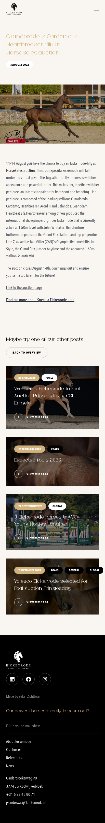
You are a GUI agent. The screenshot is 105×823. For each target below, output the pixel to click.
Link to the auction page (24, 287)
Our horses (13, 749)
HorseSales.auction (20, 170)
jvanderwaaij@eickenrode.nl (26, 802)
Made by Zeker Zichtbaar (23, 696)
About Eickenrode (18, 741)
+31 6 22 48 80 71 (20, 794)
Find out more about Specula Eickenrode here (40, 300)
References (14, 758)
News (10, 766)
